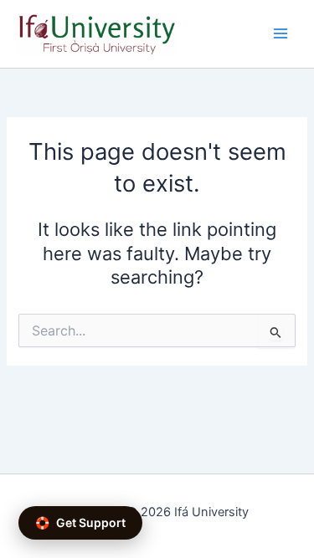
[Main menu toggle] (280, 33)
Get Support (80, 522)
